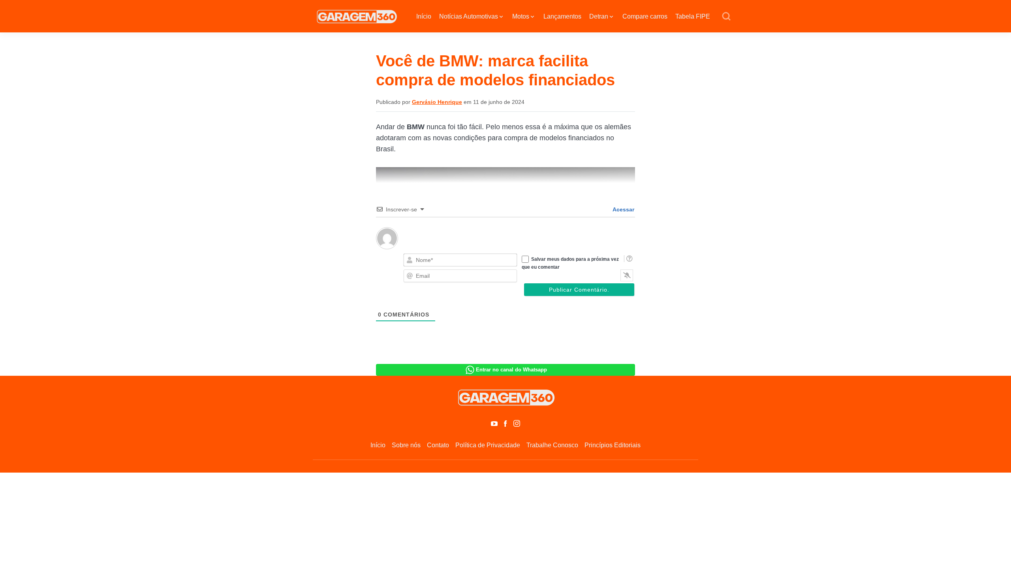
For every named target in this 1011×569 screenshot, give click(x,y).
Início (423, 16)
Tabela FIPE (692, 16)
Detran (598, 16)
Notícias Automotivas (468, 16)
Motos (520, 16)
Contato (438, 445)
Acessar (622, 209)
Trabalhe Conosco (552, 445)
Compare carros (644, 16)
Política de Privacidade (487, 445)
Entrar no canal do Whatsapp (511, 370)
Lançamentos (562, 16)
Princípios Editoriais (612, 445)
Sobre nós (406, 445)
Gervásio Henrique (437, 102)
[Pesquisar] (726, 16)
